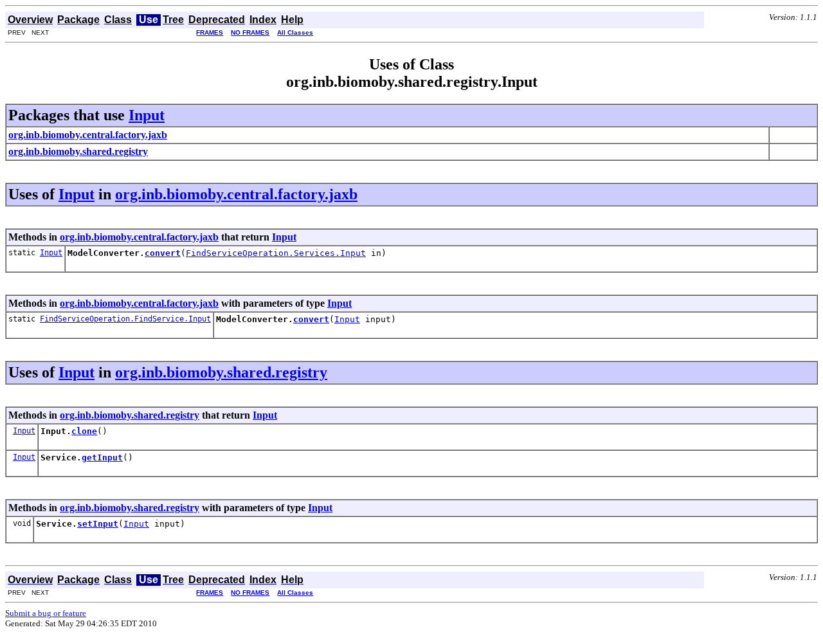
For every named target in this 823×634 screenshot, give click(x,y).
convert (163, 253)
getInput (102, 457)
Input (147, 115)
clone (84, 431)
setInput (97, 524)
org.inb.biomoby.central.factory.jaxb (236, 194)
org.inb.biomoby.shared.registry (221, 372)
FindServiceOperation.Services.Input (276, 253)
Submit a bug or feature (45, 613)
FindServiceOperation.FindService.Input (125, 318)
